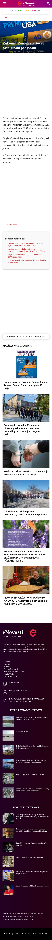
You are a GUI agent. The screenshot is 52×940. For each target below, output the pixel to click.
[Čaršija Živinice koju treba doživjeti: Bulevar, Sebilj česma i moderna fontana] (8, 792)
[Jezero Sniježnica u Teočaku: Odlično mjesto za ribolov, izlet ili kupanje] (8, 721)
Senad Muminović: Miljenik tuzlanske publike (32, 886)
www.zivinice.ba (10, 224)
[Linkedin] (28, 57)
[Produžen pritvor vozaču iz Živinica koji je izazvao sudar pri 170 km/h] (26, 454)
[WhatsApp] (23, 57)
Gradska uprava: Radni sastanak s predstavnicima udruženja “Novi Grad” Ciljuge (26, 250)
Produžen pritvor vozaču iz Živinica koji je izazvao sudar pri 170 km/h (26, 473)
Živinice (6, 17)
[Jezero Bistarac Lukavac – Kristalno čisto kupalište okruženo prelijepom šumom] (8, 764)
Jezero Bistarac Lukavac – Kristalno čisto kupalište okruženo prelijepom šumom (31, 761)
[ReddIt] (40, 57)
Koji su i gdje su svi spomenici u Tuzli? (30, 774)
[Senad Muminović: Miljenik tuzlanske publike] (8, 890)
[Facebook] (5, 57)
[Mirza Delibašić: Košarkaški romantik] (8, 861)
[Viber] (17, 57)
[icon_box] (12, 684)
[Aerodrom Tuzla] (8, 735)
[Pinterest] (34, 57)
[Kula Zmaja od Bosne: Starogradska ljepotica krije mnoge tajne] (8, 750)
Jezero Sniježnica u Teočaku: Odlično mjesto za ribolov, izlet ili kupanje (32, 719)
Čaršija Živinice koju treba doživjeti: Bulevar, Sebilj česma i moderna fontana (32, 790)
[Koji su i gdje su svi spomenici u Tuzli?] (8, 778)
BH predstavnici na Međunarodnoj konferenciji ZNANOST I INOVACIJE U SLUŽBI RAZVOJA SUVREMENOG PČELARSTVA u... (24, 556)
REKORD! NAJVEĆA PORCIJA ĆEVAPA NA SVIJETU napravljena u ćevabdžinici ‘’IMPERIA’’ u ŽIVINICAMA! (26, 600)
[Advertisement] (26, 87)
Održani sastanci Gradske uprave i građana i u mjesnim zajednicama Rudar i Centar (26, 244)
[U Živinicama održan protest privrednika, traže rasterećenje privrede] (26, 494)
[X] (11, 57)
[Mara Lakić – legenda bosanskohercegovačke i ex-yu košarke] (8, 875)
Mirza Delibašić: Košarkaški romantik (29, 857)
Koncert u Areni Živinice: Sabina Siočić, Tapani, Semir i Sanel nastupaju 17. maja (26, 385)
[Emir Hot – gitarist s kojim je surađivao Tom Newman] (8, 847)
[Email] (46, 57)
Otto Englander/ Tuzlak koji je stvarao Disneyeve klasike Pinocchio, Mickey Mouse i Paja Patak (32, 817)
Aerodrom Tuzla (22, 732)
